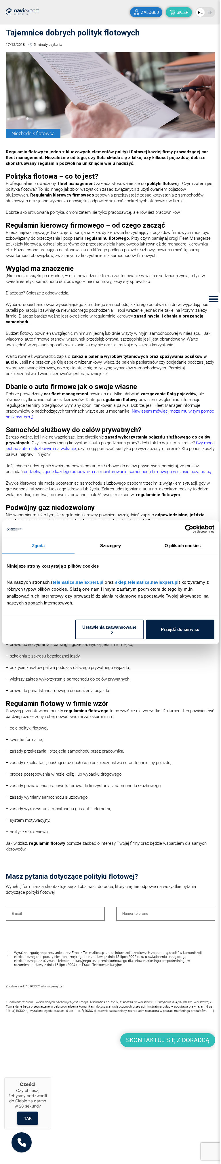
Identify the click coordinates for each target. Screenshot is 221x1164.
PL (200, 12)
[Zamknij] (51, 1077)
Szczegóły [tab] (110, 545)
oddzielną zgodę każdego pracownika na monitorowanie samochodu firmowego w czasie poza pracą (117, 471)
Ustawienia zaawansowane (109, 626)
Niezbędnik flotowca (33, 133)
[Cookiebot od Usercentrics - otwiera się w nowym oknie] (189, 529)
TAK (28, 1118)
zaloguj (150, 12)
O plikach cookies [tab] (183, 545)
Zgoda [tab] (38, 545)
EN (210, 12)
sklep (182, 12)
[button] (22, 1142)
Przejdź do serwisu (180, 629)
